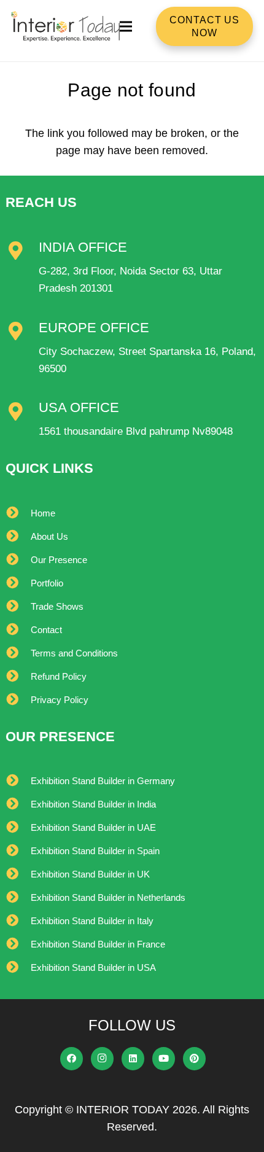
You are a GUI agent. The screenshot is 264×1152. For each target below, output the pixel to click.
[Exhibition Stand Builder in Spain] (18, 851)
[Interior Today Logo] (65, 26)
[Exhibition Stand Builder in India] (18, 804)
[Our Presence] (18, 560)
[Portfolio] (18, 583)
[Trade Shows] (18, 606)
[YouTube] (164, 1058)
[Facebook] (71, 1058)
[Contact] (18, 630)
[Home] (18, 513)
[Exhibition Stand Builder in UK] (18, 874)
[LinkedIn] (133, 1058)
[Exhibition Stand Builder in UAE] (18, 827)
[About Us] (18, 536)
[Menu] (126, 26)
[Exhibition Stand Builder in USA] (18, 967)
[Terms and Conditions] (18, 653)
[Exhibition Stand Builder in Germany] (18, 781)
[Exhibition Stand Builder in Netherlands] (18, 897)
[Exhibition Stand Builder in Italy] (18, 921)
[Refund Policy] (18, 676)
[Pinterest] (194, 1058)
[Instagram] (102, 1058)
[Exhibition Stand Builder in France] (18, 944)
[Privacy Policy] (18, 700)
